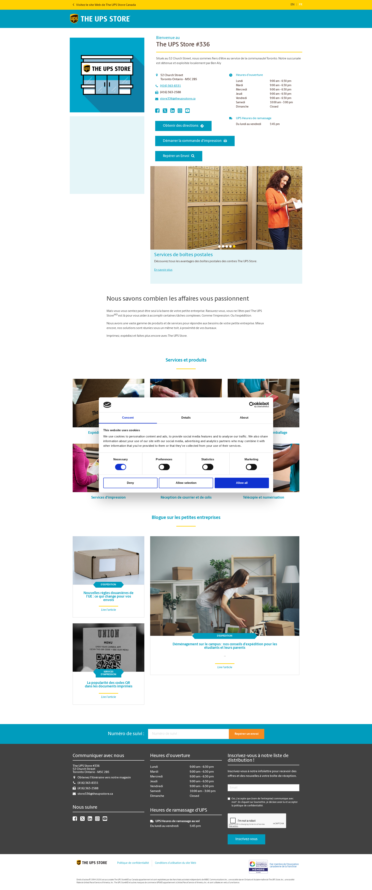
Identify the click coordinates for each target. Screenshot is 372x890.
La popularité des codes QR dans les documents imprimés (108, 684)
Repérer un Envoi (176, 156)
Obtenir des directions (180, 126)
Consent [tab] (128, 417)
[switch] (164, 467)
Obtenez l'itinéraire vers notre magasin (104, 777)
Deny (130, 482)
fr (300, 4)
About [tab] (244, 417)
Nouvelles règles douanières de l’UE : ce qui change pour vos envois (108, 597)
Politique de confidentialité (133, 863)
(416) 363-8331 (170, 86)
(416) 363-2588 (170, 92)
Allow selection (186, 482)
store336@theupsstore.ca (177, 98)
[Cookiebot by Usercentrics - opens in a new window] (252, 405)
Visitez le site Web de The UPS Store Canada (106, 5)
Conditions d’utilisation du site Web (175, 863)
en (292, 4)
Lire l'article (224, 667)
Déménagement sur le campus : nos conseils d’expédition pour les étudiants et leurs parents (225, 646)
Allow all (242, 482)
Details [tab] (186, 417)
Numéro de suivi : (126, 734)
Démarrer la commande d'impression (192, 141)
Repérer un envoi (246, 734)
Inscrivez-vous (246, 839)
